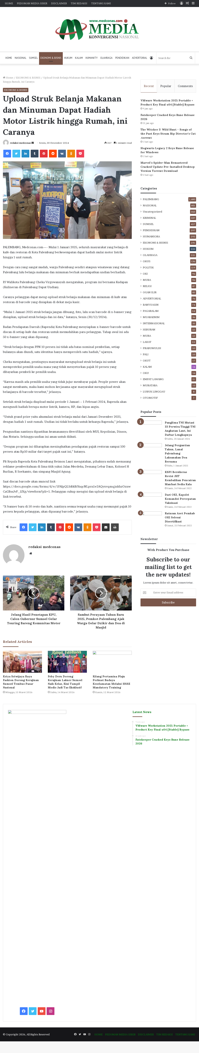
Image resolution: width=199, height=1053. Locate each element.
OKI (145, 273)
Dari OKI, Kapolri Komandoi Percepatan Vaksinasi (180, 499)
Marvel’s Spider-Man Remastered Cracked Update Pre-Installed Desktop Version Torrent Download (168, 167)
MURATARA (150, 385)
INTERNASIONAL (154, 323)
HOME (9, 3)
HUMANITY (92, 58)
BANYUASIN (151, 304)
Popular (165, 86)
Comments (185, 86)
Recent (149, 86)
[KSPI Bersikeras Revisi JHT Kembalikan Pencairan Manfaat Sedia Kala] (151, 477)
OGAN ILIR (149, 292)
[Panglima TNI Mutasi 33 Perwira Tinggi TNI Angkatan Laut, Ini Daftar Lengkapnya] (151, 428)
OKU (146, 372)
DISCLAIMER (59, 3)
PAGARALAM (151, 310)
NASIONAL (20, 58)
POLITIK (148, 267)
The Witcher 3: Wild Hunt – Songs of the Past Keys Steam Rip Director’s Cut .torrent (168, 133)
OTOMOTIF (150, 397)
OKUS (146, 261)
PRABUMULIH (152, 348)
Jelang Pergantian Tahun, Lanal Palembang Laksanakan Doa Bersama (177, 453)
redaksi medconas (20, 142)
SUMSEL (33, 58)
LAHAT (147, 341)
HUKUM (68, 58)
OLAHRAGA (106, 58)
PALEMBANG (151, 199)
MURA (147, 335)
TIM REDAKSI (79, 3)
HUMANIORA (151, 236)
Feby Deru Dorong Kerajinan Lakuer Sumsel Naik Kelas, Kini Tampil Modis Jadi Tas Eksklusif (65, 682)
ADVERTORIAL (139, 58)
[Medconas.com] (99, 29)
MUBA (147, 279)
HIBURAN (149, 329)
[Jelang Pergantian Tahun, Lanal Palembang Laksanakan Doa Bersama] (151, 450)
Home (9, 77)
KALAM (79, 58)
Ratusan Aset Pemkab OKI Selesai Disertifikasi (180, 517)
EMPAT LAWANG (153, 379)
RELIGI (147, 286)
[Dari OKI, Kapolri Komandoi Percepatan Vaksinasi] (151, 500)
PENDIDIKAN (122, 58)
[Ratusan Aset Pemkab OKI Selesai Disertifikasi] (151, 518)
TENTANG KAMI (101, 3)
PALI (145, 354)
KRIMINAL (149, 217)
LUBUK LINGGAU (154, 391)
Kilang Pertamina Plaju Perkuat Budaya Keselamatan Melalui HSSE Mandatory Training (111, 682)
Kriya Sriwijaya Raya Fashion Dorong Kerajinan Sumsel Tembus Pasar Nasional (21, 682)
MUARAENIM (151, 317)
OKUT (147, 360)
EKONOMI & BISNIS (50, 58)
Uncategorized (152, 211)
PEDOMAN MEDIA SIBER (32, 3)
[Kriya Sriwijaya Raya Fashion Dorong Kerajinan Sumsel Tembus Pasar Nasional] (22, 662)
